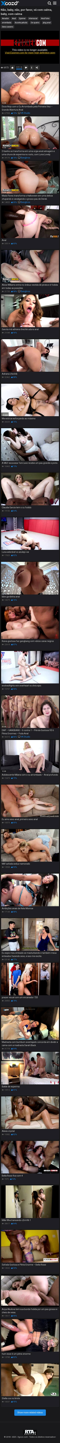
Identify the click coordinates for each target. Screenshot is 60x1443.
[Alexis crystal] (30, 1112)
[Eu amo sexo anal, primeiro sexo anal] (30, 801)
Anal (14, 18)
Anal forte (45, 18)
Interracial (33, 18)
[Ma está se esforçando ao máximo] (30, 400)
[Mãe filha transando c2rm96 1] (30, 1201)
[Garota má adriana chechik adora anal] (30, 311)
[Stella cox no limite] (30, 1380)
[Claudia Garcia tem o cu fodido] (30, 489)
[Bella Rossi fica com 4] (30, 1157)
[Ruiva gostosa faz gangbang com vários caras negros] (30, 622)
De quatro (35, 23)
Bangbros (25, 157)
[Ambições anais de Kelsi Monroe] (30, 890)
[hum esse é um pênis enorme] (30, 1335)
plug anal (47, 23)
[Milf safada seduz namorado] (30, 845)
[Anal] (30, 222)
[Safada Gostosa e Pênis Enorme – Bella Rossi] (30, 1246)
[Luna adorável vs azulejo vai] (30, 533)
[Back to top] (54, 1437)
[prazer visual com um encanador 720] (30, 979)
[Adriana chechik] (30, 355)
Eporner (22, 18)
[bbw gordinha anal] (30, 578)
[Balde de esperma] (30, 1068)
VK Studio (25, 113)
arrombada (6, 23)
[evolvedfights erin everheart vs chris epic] (30, 667)
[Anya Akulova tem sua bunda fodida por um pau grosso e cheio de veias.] (30, 1291)
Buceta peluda (21, 23)
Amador (5, 18)
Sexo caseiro (7, 27)
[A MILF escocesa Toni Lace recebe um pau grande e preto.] (30, 444)
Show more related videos (30, 1412)
